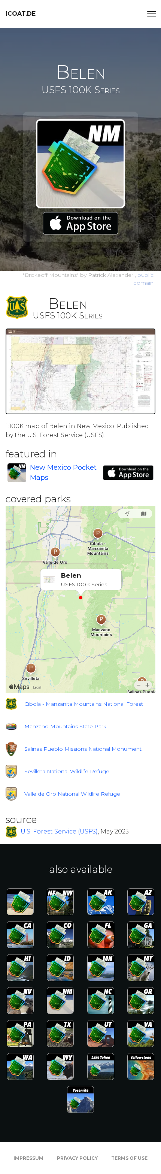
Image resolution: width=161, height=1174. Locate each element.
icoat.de (21, 13)
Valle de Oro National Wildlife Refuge (72, 793)
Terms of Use (129, 1158)
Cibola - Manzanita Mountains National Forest (83, 704)
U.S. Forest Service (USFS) (59, 831)
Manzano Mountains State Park (65, 726)
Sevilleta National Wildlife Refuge (66, 771)
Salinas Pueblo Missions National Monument (83, 748)
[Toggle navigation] (151, 13)
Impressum (28, 1158)
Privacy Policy (77, 1158)
